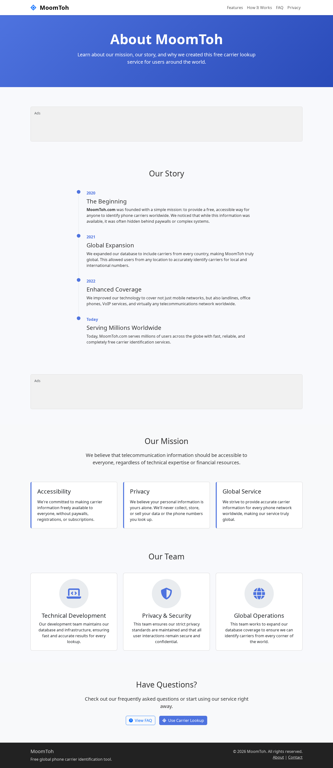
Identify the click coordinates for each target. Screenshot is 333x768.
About (278, 757)
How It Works (259, 7)
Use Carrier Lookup (186, 720)
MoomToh (53, 7)
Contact (295, 757)
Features (235, 7)
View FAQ (143, 720)
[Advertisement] (165, 127)
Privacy (294, 7)
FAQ (280, 7)
